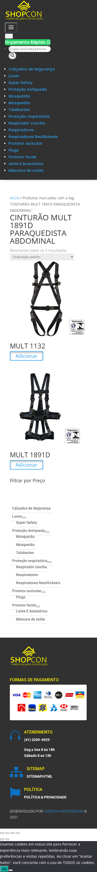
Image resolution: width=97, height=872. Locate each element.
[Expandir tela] (7, 833)
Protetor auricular (25, 143)
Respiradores (21, 130)
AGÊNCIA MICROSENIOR (63, 811)
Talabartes (19, 109)
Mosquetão (19, 96)
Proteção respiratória (29, 116)
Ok (4, 869)
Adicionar (27, 356)
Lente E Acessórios (26, 163)
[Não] (11, 870)
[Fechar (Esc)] (18, 833)
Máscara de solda (26, 170)
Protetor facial (22, 157)
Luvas (14, 75)
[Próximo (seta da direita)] (7, 839)
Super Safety (21, 82)
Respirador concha (27, 123)
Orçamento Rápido (27, 42)
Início (14, 197)
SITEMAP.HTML (40, 776)
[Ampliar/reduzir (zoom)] (2, 833)
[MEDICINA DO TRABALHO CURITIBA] (24, 19)
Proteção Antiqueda (28, 89)
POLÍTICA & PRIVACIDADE (45, 797)
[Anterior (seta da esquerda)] (2, 839)
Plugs (14, 150)
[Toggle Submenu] (24, 517)
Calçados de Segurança (32, 69)
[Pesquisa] (13, 56)
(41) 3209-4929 (37, 740)
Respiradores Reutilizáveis (33, 136)
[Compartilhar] (12, 833)
